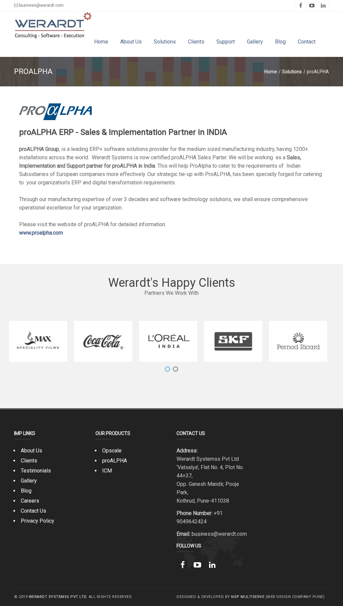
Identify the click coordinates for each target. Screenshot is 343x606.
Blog (280, 41)
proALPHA (114, 460)
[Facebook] (300, 5)
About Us (131, 41)
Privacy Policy (37, 521)
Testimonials (36, 470)
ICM (107, 470)
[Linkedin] (323, 5)
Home (101, 41)
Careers (30, 501)
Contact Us (33, 511)
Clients (196, 41)
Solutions (165, 41)
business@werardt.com (41, 5)
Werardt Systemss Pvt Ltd (57, 597)
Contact (307, 41)
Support (225, 41)
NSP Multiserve (247, 597)
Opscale (112, 450)
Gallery (255, 41)
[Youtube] (312, 5)
